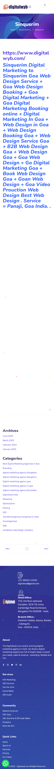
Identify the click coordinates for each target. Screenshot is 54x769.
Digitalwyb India (10, 495)
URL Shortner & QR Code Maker (16, 718)
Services (6, 749)
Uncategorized (10, 521)
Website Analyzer (10, 711)
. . (49, 206)
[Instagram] (8, 665)
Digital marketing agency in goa (18, 486)
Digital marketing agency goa (17, 481)
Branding (7, 468)
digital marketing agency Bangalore (20, 472)
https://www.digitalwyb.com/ (26, 55)
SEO (5, 512)
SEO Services (8, 683)
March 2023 (8, 440)
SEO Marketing (9, 679)
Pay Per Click (8, 687)
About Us (7, 746)
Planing (6, 508)
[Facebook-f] (4, 665)
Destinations (25, 30)
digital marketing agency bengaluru (20, 477)
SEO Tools (7, 714)
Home (13, 30)
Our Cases (7, 757)
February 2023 (10, 445)
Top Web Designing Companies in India (21, 517)
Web (5, 525)
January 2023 (9, 449)
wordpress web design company (18, 530)
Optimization (9, 503)
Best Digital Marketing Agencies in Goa (21, 464)
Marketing (7, 499)
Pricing (6, 753)
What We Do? (8, 726)
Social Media (8, 691)
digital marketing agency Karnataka (20, 490)
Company (7, 722)
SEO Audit (7, 695)
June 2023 (8, 436)
